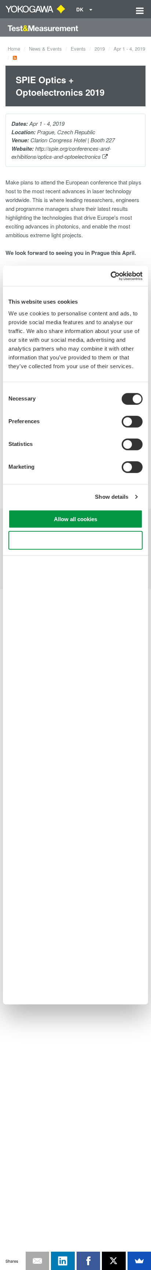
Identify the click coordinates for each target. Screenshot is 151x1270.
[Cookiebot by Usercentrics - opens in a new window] (110, 276)
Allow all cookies (75, 519)
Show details (111, 497)
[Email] (37, 1261)
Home (14, 48)
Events (78, 48)
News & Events (45, 48)
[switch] (132, 421)
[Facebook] (88, 1261)
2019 (100, 48)
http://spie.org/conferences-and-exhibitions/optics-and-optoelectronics (61, 152)
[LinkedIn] (63, 1261)
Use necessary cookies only (75, 540)
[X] (114, 1261)
